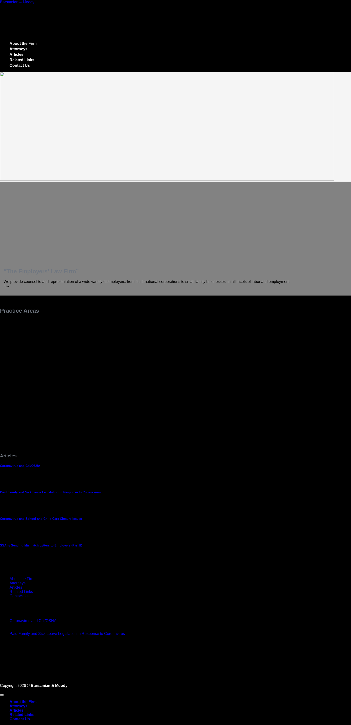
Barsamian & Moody (17, 2)
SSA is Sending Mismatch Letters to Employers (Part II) (41, 545)
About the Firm (23, 43)
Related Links (22, 60)
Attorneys (18, 49)
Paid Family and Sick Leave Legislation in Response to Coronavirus (50, 492)
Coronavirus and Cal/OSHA (20, 466)
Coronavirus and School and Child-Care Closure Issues (41, 519)
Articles (16, 54)
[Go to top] (2, 695)
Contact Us (20, 65)
